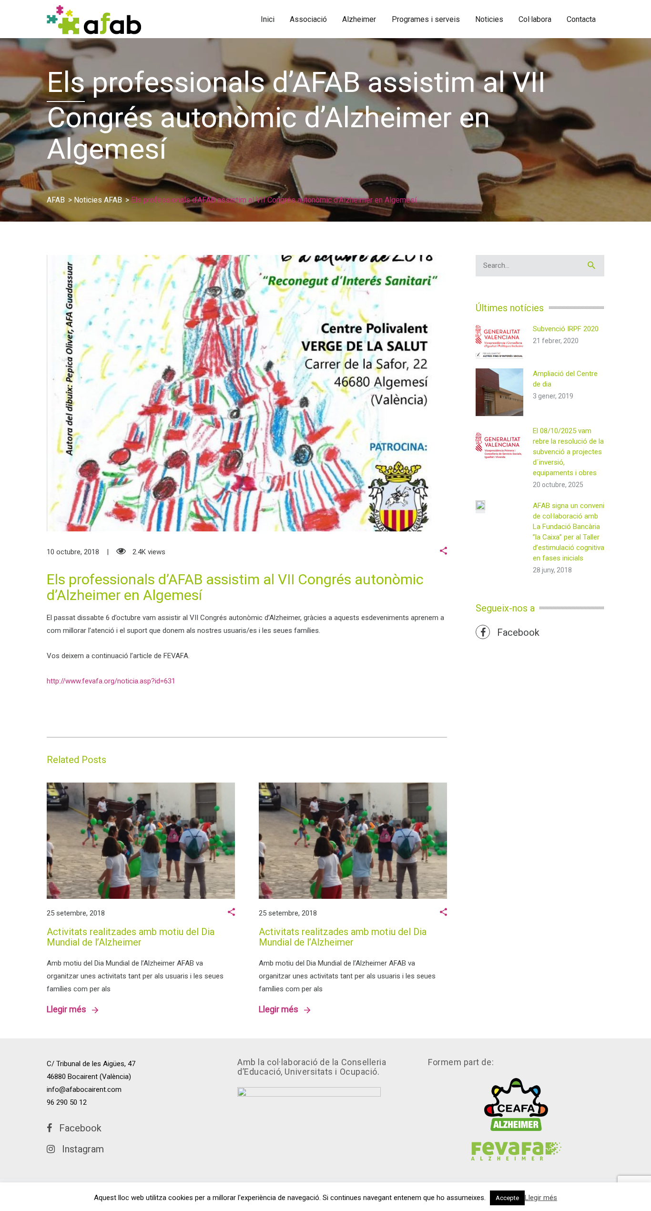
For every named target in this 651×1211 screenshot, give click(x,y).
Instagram (79, 1149)
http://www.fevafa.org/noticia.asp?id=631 (111, 681)
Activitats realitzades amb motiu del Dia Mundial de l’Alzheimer (130, 937)
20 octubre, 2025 (558, 484)
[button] (443, 552)
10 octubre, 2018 (73, 552)
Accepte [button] (507, 1197)
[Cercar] (591, 265)
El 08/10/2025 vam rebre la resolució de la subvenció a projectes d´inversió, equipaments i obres (568, 452)
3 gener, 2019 (553, 396)
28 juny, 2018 (552, 570)
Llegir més (69, 1009)
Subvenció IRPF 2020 (566, 329)
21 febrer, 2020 (556, 341)
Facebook (514, 632)
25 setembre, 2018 (76, 913)
